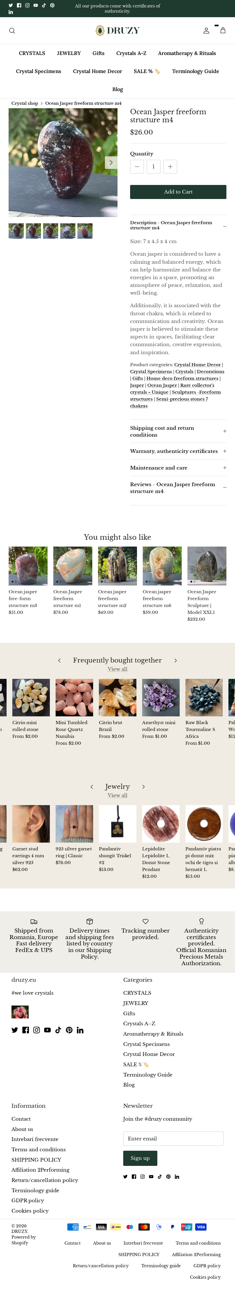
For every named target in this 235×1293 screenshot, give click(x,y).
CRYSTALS (32, 53)
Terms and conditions (38, 1150)
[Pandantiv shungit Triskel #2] (117, 824)
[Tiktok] (44, 5)
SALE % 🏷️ (147, 71)
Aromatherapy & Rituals (187, 53)
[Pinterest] (52, 5)
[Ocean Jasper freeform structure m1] (72, 566)
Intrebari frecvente (34, 1139)
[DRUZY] (117, 30)
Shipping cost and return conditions (162, 431)
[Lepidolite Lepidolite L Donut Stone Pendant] (161, 824)
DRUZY (19, 1231)
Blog (117, 89)
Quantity (141, 154)
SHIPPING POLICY (36, 1160)
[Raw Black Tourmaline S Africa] (204, 697)
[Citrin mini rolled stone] (31, 697)
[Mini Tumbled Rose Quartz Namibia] (74, 697)
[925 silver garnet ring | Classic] (74, 824)
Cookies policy (30, 1211)
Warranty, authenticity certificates (174, 451)
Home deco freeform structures (182, 378)
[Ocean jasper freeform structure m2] (117, 566)
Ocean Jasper (162, 385)
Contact (21, 1119)
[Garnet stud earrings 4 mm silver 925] (31, 824)
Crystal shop (24, 103)
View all (118, 669)
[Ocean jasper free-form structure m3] (28, 566)
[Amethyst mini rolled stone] (161, 697)
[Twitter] (11, 5)
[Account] (205, 30)
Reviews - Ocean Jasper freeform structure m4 (172, 488)
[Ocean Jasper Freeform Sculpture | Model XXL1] (206, 566)
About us (22, 1129)
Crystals (184, 371)
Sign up (140, 1158)
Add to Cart (178, 192)
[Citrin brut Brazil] (117, 697)
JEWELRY (69, 53)
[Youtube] (36, 5)
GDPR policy (27, 1201)
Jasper (137, 385)
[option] (63, 162)
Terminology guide (35, 1191)
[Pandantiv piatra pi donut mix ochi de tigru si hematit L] (204, 824)
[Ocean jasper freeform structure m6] (162, 566)
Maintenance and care (158, 468)
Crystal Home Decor (97, 71)
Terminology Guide (195, 71)
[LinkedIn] (11, 12)
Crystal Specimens (38, 71)
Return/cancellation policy (44, 1180)
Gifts (99, 53)
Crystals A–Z (131, 53)
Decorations (210, 371)
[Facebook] (19, 5)
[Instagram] (27, 5)
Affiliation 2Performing (40, 1170)
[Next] (111, 162)
